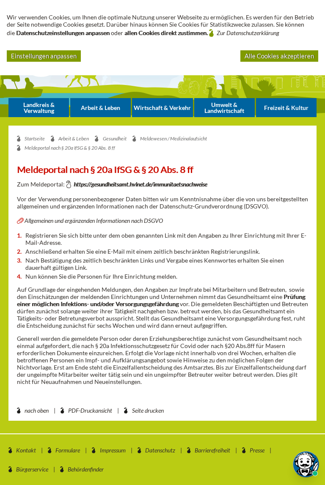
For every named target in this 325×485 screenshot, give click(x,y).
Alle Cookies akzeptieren (279, 56)
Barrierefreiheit (212, 450)
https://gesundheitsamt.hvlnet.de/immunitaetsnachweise (140, 184)
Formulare (67, 450)
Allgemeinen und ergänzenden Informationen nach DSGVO (94, 220)
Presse (257, 450)
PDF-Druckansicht (90, 410)
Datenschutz (160, 450)
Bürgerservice (32, 469)
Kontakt (26, 450)
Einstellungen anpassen (44, 56)
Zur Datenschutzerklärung (248, 32)
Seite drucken (148, 410)
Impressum (113, 450)
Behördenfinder (86, 469)
